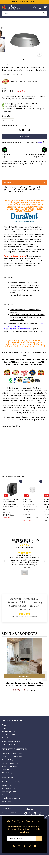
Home (4, 64)
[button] (24, 182)
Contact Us (6, 785)
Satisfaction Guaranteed (12, 757)
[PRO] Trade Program (11, 798)
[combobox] (24, 13)
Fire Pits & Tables (9, 731)
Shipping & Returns (9, 766)
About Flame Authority (11, 782)
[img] (24, 545)
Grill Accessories (9, 744)
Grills (4, 728)
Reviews (5, 795)
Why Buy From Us (9, 788)
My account (6, 801)
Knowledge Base (9, 792)
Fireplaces (6, 725)
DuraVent (6, 75)
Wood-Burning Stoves (11, 741)
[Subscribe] (39, 838)
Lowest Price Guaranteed (12, 753)
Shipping (5, 126)
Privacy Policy (7, 760)
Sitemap (5, 770)
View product (24, 676)
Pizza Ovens (7, 738)
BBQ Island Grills (8, 735)
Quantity (6, 116)
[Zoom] (39, 54)
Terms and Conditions (11, 763)
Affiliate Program (9, 773)
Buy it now (24, 136)
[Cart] (40, 7)
